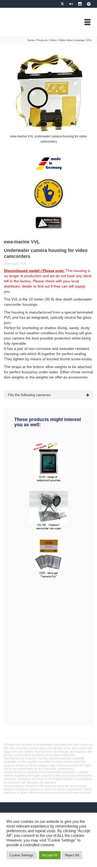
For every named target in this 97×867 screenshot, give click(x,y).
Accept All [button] (49, 855)
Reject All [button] (72, 855)
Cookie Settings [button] (21, 855)
